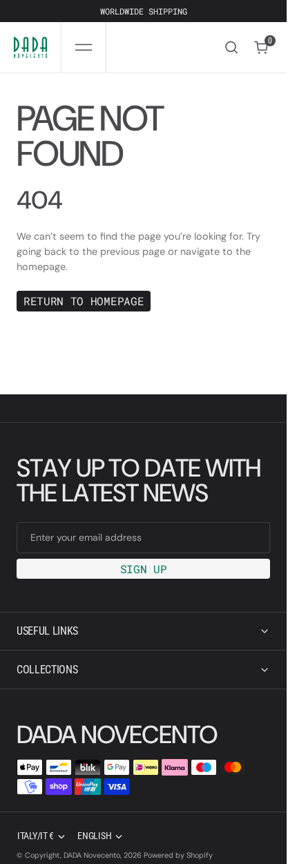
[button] (83, 47)
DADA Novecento (92, 855)
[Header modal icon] (83, 47)
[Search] (231, 47)
